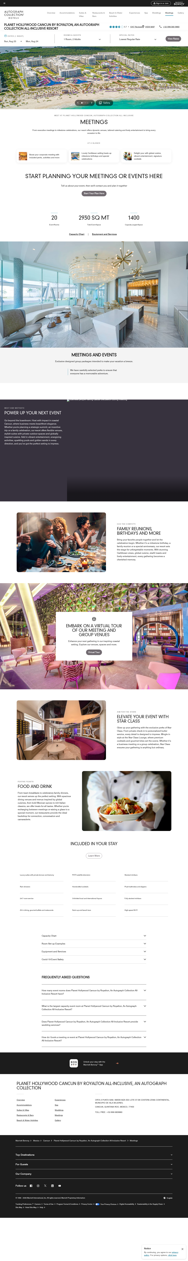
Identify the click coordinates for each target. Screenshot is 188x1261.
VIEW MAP (150, 27)
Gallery (181, 13)
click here (172, 1255)
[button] (161, 3)
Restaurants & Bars (25, 1115)
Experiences (134, 13)
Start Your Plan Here (94, 193)
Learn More (94, 855)
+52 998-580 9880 (171, 27)
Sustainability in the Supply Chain (150, 1204)
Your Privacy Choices (108, 1204)
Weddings (156, 13)
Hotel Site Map (31, 1207)
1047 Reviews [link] (136, 27)
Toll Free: (108, 1112)
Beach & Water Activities (27, 1120)
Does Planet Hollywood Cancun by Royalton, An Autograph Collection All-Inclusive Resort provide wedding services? (90, 1023)
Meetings (169, 13)
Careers (38, 1204)
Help (41, 1207)
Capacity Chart (76, 234)
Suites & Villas (23, 1110)
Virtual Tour (94, 652)
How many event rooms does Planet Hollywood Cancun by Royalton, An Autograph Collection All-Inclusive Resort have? (90, 992)
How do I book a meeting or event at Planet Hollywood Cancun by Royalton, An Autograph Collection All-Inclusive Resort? (91, 1039)
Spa (146, 13)
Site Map (19, 1207)
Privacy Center (86, 1204)
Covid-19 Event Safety (53, 959)
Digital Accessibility (126, 1204)
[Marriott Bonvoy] (178, 3)
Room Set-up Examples (53, 943)
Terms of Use (49, 1204)
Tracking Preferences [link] (24, 1204)
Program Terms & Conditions (67, 1204)
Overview (51, 13)
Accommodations (67, 13)
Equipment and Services (104, 234)
